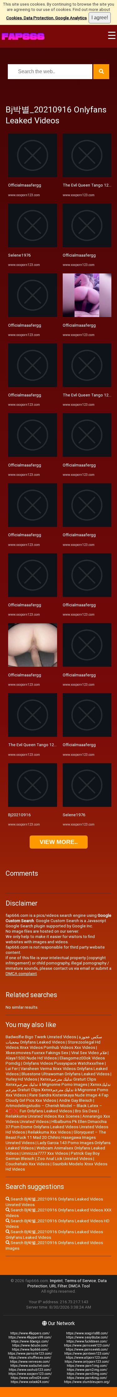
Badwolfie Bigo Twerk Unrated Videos (41, 1036)
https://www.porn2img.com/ (87, 1370)
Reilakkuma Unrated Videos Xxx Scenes (43, 1116)
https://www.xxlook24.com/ (30, 1382)
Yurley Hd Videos (21, 1079)
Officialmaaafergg (24, 185)
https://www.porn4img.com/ (87, 1378)
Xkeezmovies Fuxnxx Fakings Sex (37, 1052)
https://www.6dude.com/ (30, 1345)
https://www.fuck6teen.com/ (86, 1341)
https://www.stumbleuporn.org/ (87, 1382)
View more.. (59, 842)
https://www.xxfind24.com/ (30, 1378)
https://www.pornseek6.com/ (87, 1349)
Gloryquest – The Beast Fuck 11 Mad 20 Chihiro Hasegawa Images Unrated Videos (56, 1137)
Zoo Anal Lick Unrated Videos (64, 1158)
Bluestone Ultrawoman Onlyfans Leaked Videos (66, 1074)
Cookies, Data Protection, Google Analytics (46, 18)
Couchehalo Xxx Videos (28, 1164)
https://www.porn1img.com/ (87, 1366)
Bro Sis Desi (86, 1111)
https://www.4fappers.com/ (30, 1333)
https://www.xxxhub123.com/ (30, 1370)
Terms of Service (80, 1280)
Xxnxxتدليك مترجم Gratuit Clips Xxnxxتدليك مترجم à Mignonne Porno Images (51, 1082)
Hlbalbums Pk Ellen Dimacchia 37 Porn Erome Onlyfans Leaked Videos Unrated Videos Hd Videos (57, 1127)
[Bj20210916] (32, 805)
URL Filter (58, 1286)
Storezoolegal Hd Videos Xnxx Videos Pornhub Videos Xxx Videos (53, 1044)
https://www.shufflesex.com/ (30, 1358)
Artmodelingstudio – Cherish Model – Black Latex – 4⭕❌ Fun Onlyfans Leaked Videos (54, 1108)
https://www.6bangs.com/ (30, 1341)
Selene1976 (19, 255)
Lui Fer (12, 1068)
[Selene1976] (32, 246)
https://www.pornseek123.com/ (87, 1345)
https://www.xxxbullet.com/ (30, 1366)
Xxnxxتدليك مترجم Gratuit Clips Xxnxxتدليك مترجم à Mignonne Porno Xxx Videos (58, 1090)
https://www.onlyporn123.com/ (87, 1362)
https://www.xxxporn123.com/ (30, 1374)
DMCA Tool (79, 1286)
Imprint (56, 1280)
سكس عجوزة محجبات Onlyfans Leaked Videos (54, 1039)
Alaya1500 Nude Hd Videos (31, 1058)
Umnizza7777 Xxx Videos (45, 1153)
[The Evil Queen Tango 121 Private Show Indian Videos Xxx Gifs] (32, 735)
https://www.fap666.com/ (30, 1349)
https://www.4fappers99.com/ (29, 1337)
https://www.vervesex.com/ (30, 1362)
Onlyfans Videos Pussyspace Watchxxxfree (63, 1063)
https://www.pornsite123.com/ (30, 1354)
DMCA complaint (21, 973)
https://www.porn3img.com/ (87, 1374)
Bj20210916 (19, 814)
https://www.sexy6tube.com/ (87, 1337)
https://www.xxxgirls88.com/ (87, 1333)
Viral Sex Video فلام (89, 1052)
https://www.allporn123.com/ (87, 1358)
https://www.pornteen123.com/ (87, 1354)
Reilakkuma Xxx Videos (49, 1132)
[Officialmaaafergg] (32, 175)
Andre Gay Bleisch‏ (75, 1100)
